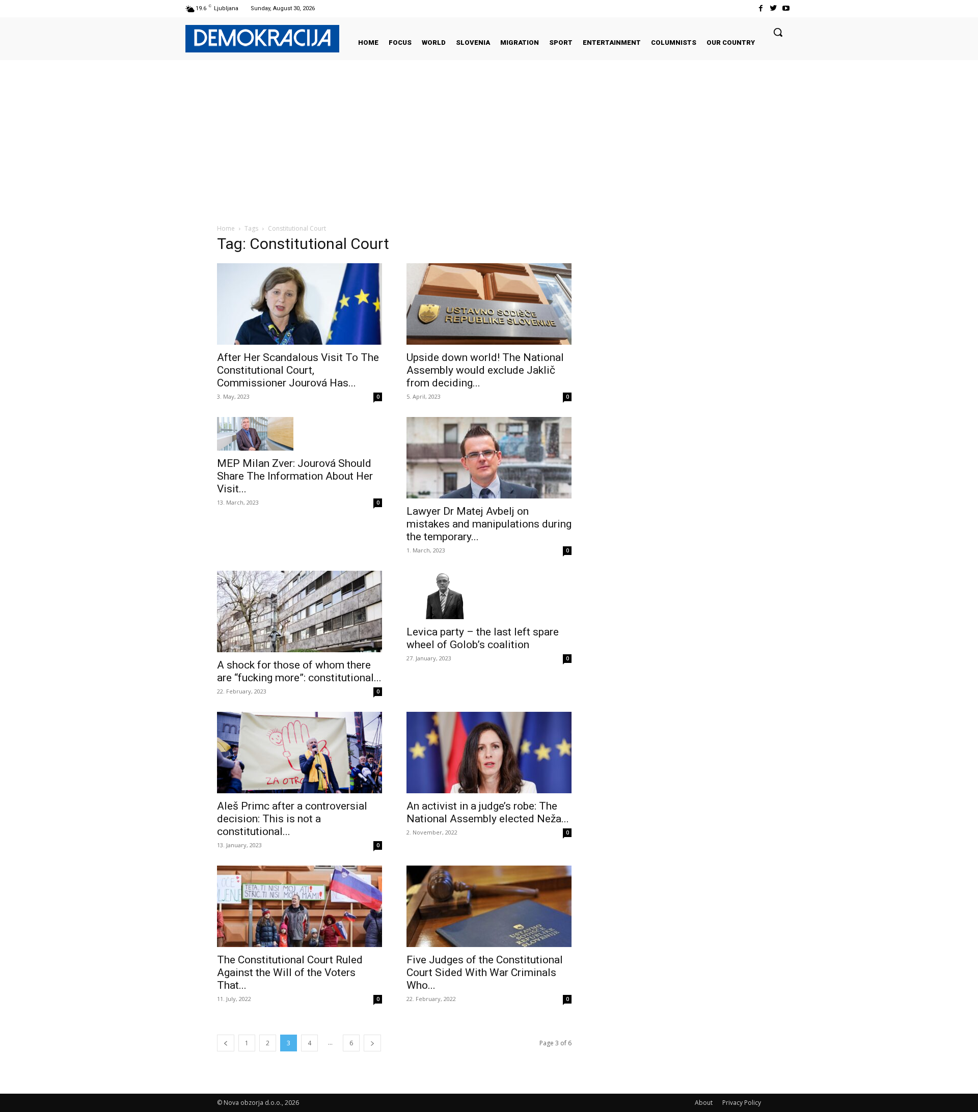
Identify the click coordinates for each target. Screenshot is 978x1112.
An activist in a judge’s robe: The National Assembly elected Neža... (487, 812)
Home (226, 228)
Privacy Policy (741, 1102)
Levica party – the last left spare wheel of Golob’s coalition (482, 638)
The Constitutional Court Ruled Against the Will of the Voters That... (290, 972)
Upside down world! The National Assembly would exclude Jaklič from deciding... (485, 370)
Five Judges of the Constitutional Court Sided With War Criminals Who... (484, 972)
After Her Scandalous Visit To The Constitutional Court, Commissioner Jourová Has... (298, 370)
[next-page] (372, 1043)
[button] (778, 32)
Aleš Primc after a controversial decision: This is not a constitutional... (292, 819)
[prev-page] (225, 1043)
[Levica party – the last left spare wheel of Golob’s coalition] (489, 595)
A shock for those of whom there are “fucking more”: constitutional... (299, 671)
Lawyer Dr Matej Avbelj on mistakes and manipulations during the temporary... (489, 524)
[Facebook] (760, 8)
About (704, 1102)
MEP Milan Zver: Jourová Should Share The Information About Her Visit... (295, 476)
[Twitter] (773, 8)
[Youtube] (786, 8)
